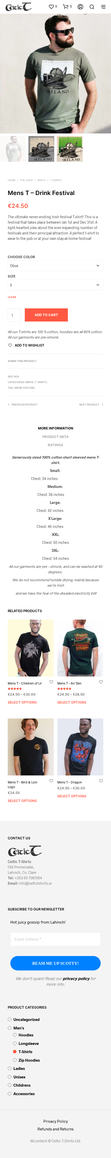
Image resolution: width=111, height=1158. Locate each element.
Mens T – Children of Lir (25, 683)
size (11, 276)
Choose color (21, 257)
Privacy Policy (55, 1121)
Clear (12, 297)
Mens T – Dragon (69, 782)
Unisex (19, 1077)
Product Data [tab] (55, 437)
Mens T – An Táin (69, 683)
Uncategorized (26, 1019)
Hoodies (26, 1035)
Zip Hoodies (29, 1060)
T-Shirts (55, 180)
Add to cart (46, 315)
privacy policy (76, 978)
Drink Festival (24, 387)
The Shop (26, 180)
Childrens (21, 1085)
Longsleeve (29, 1043)
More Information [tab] (55, 428)
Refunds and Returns (55, 1129)
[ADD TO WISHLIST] (51, 682)
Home (11, 180)
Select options (22, 702)
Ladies (19, 1068)
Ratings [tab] (55, 445)
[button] (52, 6)
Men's (41, 180)
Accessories (24, 1093)
